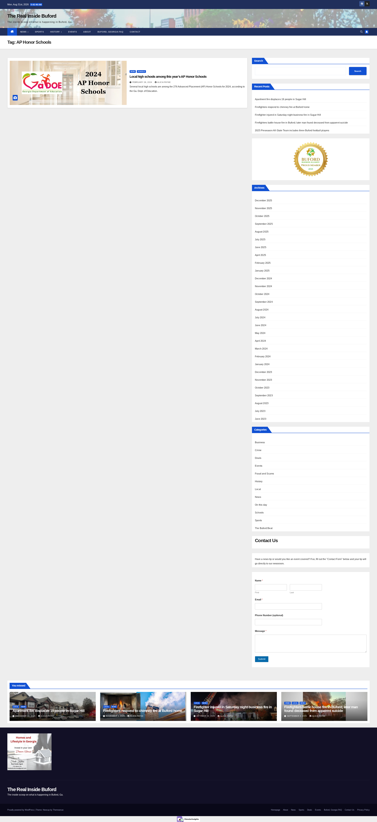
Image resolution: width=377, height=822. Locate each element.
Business (260, 442)
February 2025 (263, 263)
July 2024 (260, 317)
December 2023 (263, 372)
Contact (135, 32)
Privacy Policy (363, 810)
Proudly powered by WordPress (21, 810)
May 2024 (260, 333)
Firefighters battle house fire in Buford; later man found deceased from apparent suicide (301, 122)
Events (72, 32)
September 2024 (264, 302)
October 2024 (262, 294)
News (23, 32)
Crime (258, 450)
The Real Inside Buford (31, 16)
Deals (258, 458)
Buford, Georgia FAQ (110, 32)
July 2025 (260, 239)
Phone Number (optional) (269, 615)
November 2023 (263, 380)
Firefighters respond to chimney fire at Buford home (282, 107)
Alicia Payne (164, 82)
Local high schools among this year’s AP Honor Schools (168, 76)
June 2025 (260, 247)
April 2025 (260, 255)
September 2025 (264, 224)
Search (258, 60)
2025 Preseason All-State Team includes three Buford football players (292, 130)
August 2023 (261, 403)
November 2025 (263, 208)
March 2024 (261, 348)
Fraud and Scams (264, 473)
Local (258, 489)
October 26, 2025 (206, 716)
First (257, 592)
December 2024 (263, 278)
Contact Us (349, 810)
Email (259, 599)
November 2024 (263, 286)
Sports (39, 32)
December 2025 (263, 200)
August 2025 (261, 231)
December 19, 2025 (25, 716)
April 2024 (260, 341)
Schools (141, 71)
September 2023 (264, 395)
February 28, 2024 (142, 82)
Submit (261, 659)
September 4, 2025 (297, 716)
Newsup (46, 810)
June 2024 (260, 325)
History (55, 32)
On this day (261, 505)
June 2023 (260, 419)
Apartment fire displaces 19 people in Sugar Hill (281, 99)
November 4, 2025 (115, 716)
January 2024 (262, 364)
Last (292, 592)
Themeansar (58, 810)
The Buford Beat (263, 528)
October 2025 (262, 216)
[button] (361, 31)
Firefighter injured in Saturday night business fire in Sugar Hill (288, 115)
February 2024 (263, 356)
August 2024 (261, 309)
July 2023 (260, 411)
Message (260, 631)
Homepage (275, 810)
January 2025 (262, 270)
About (87, 32)
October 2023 (262, 387)
